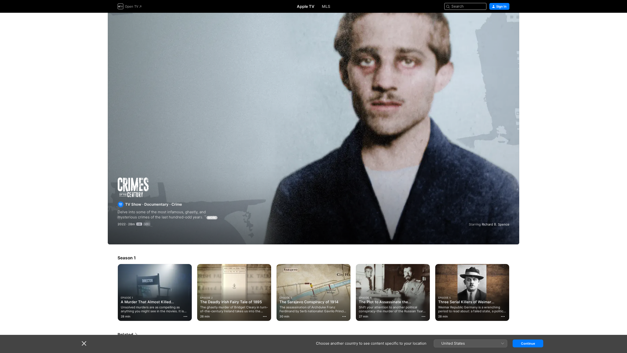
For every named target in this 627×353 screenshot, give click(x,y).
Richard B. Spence (495, 224)
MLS (326, 6)
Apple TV (305, 6)
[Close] (84, 343)
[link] (128, 334)
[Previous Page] (112, 292)
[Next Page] (514, 292)
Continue (528, 343)
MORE (212, 217)
